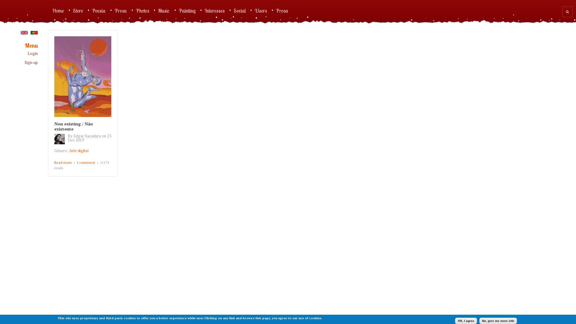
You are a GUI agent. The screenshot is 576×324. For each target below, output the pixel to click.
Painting (187, 10)
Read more (63, 163)
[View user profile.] (61, 143)
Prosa (121, 10)
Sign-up (31, 62)
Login (33, 53)
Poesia (99, 10)
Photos (142, 10)
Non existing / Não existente (73, 126)
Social (240, 10)
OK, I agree (466, 320)
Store (78, 10)
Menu (31, 45)
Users (261, 10)
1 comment (85, 162)
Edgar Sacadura (87, 136)
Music (164, 10)
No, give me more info (498, 320)
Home (58, 10)
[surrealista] (24, 33)
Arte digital (78, 150)
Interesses (215, 10)
